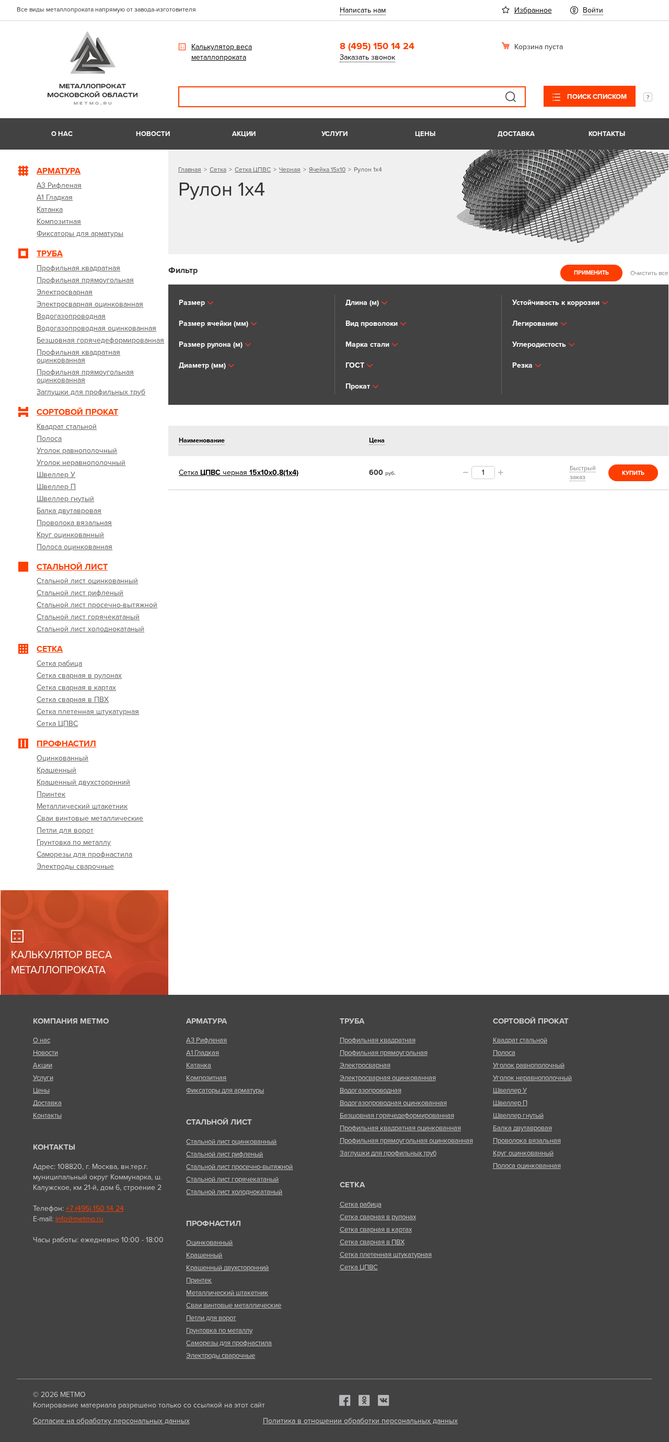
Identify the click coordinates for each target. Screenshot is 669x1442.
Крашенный (204, 1255)
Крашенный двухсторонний (227, 1268)
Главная (189, 169)
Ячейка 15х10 (327, 169)
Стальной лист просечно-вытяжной (239, 1167)
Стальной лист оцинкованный (231, 1142)
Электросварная (365, 1065)
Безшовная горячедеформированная (397, 1115)
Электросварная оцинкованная (388, 1078)
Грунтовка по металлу (219, 1330)
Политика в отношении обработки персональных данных (360, 1420)
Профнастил (213, 1223)
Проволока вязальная (527, 1141)
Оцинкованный (209, 1243)
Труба (352, 1021)
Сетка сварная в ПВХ (372, 1242)
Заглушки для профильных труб (388, 1153)
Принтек (199, 1280)
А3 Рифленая (206, 1040)
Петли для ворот (211, 1318)
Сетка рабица (361, 1204)
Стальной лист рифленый (224, 1154)
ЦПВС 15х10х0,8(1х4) (238, 472)
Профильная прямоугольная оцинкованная (406, 1141)
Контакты (607, 134)
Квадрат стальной (520, 1040)
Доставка (516, 134)
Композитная (206, 1078)
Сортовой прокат (531, 1021)
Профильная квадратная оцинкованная (400, 1128)
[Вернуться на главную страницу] (92, 102)
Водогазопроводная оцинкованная (393, 1103)
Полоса (504, 1053)
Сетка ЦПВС (253, 169)
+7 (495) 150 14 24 (95, 1208)
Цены (425, 134)
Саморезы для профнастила (229, 1343)
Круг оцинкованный (523, 1153)
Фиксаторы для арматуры (225, 1090)
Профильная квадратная (378, 1040)
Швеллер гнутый (518, 1115)
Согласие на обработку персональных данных (111, 1420)
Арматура (206, 1021)
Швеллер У (510, 1090)
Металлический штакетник (227, 1293)
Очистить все (649, 272)
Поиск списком (596, 97)
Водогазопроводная (370, 1090)
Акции (244, 134)
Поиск (510, 97)
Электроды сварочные (220, 1356)
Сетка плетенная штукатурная (386, 1255)
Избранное (533, 10)
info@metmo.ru (79, 1218)
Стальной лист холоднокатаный (234, 1192)
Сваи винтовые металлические (233, 1305)
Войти (593, 10)
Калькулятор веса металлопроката (221, 52)
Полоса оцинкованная (527, 1166)
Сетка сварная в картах (376, 1229)
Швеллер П (510, 1103)
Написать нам (363, 10)
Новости (153, 134)
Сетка (218, 169)
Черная (290, 169)
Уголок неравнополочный (532, 1078)
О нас (62, 134)
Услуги (334, 134)
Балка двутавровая (522, 1128)
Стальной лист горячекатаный (232, 1179)
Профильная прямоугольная (384, 1053)
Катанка (198, 1065)
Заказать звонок (367, 57)
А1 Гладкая (202, 1053)
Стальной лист (219, 1122)
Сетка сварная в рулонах (378, 1217)
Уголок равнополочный (528, 1065)
